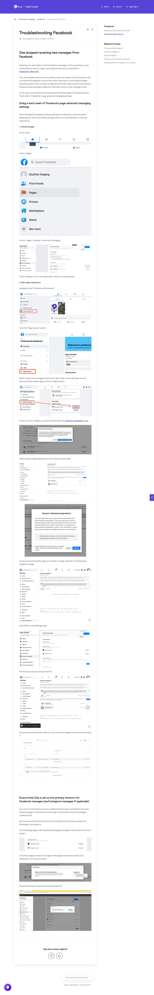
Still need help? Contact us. (77, 977)
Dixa (88, 985)
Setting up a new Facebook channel (117, 30)
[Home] (18, 6)
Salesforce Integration (112, 52)
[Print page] (88, 29)
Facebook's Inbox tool (28, 71)
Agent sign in (74, 985)
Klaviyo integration (110, 55)
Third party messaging (27, 19)
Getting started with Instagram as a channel (119, 62)
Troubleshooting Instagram (113, 48)
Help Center (32, 7)
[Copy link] (92, 29)
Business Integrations (75, 420)
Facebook (40, 19)
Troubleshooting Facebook (56, 19)
